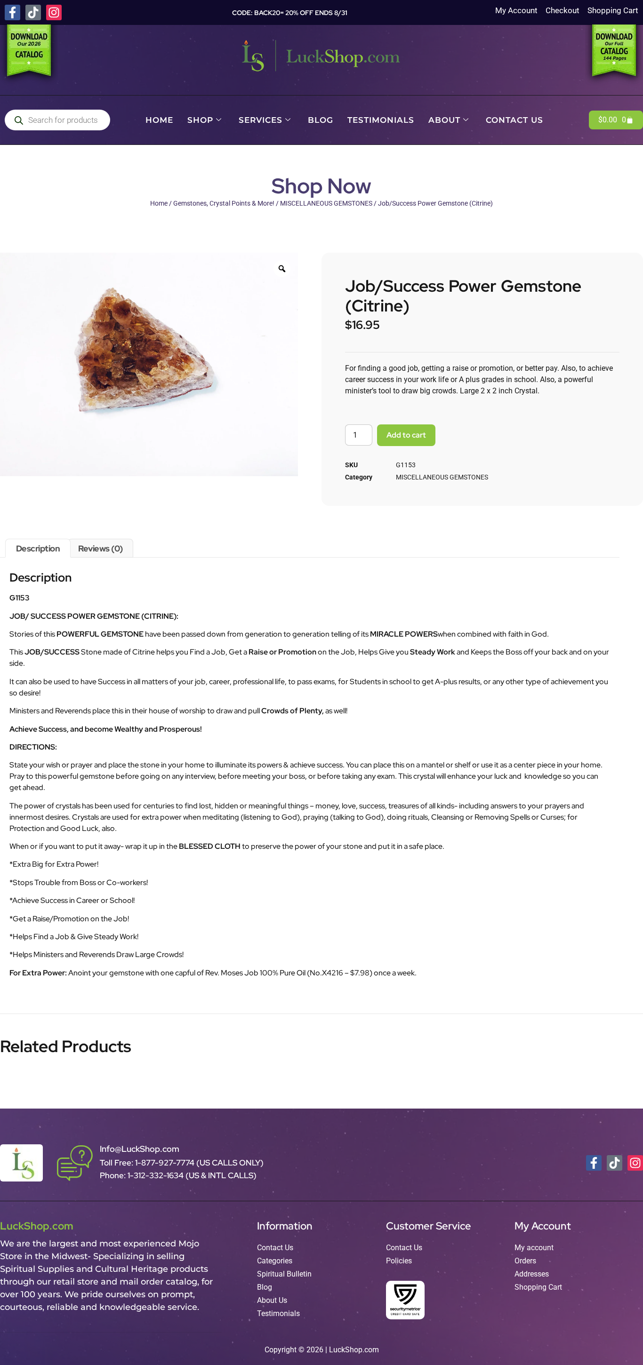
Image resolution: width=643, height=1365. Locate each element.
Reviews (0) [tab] (100, 548)
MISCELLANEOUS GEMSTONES (326, 203)
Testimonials (380, 120)
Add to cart (406, 435)
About (444, 120)
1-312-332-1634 (156, 1175)
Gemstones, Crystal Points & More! (223, 203)
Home (159, 120)
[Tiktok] (33, 12)
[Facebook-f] (12, 12)
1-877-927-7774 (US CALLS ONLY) (199, 1162)
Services (260, 120)
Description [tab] (38, 548)
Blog (320, 120)
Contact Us (514, 120)
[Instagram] (54, 12)
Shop (200, 120)
